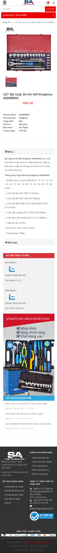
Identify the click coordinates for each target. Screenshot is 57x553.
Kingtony (23, 118)
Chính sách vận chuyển (42, 462)
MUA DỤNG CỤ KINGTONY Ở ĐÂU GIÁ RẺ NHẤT (26, 404)
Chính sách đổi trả (39, 466)
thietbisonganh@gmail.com (41, 509)
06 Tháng (23, 127)
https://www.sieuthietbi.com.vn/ (37, 542)
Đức (21, 121)
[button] (28, 151)
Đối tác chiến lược (40, 474)
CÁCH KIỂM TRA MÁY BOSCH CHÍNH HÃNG (24, 414)
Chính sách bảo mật (40, 458)
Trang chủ (7, 22)
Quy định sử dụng (12, 499)
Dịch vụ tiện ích (21, 550)
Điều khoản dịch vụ (40, 470)
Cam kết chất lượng (38, 546)
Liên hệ (8, 503)
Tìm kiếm (50, 9)
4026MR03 (24, 115)
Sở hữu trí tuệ (37, 550)
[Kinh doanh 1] (5, 269)
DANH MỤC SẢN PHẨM (15, 15)
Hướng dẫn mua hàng (14, 487)
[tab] (28, 152)
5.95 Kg (22, 131)
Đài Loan (23, 124)
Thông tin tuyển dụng (17, 546)
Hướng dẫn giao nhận (14, 495)
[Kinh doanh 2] (5, 297)
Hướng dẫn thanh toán (14, 491)
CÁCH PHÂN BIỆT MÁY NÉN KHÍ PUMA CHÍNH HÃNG (28, 424)
